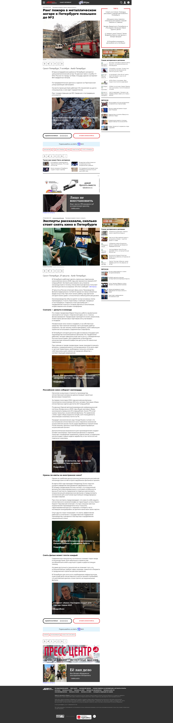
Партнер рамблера (70, 716)
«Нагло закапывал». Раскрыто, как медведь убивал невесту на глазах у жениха (119, 94)
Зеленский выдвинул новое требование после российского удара (117, 291)
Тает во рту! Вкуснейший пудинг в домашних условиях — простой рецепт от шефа (118, 239)
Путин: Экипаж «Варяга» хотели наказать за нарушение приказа (117, 284)
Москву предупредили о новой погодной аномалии (117, 272)
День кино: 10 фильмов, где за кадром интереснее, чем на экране (72, 462)
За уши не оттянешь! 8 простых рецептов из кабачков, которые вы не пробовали (119, 257)
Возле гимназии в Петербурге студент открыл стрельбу (59, 169)
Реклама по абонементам (94, 690)
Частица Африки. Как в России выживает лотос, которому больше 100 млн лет (119, 251)
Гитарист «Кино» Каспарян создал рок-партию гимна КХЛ (72, 604)
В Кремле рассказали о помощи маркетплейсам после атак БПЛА (117, 121)
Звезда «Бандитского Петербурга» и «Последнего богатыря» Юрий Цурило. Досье (116, 28)
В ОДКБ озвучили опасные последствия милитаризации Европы (119, 278)
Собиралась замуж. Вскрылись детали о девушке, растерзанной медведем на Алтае (118, 245)
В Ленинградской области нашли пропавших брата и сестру (75, 119)
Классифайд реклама (61, 692)
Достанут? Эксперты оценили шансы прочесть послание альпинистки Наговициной (119, 64)
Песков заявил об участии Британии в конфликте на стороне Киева (118, 103)
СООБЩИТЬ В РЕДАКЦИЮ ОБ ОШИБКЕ (103, 692)
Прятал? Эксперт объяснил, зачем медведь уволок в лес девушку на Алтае (118, 263)
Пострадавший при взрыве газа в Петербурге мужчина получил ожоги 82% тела (88, 170)
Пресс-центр (73, 688)
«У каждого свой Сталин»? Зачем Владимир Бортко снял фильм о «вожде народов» (116, 35)
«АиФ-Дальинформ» (58, 266)
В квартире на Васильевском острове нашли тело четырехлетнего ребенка (87, 164)
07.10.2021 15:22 (47, 7)
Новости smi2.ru (49, 213)
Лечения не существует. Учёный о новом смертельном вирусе (118, 232)
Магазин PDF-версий (85, 688)
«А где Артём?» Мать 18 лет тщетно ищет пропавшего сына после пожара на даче (119, 76)
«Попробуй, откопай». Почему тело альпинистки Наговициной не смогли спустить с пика (119, 70)
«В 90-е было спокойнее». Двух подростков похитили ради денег (118, 81)
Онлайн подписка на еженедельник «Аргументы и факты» (109, 688)
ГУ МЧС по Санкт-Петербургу (55, 59)
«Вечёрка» (93, 287)
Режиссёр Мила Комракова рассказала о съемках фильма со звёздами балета (73, 542)
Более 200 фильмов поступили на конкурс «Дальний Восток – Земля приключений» (74, 377)
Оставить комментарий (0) (86, 135)
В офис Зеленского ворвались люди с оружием (118, 127)
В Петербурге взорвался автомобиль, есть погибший (115, 42)
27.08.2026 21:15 (47, 218)
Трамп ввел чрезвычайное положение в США (115, 296)
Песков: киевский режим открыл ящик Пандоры (117, 109)
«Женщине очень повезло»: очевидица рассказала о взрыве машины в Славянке (116, 20)
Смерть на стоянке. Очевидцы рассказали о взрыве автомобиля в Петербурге (115, 13)
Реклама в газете (67, 690)
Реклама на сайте (79, 690)
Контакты (57, 690)
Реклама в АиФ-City (109, 690)
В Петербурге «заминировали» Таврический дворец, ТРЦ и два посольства (59, 164)
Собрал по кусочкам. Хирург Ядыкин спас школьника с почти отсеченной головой (119, 88)
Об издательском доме (61, 688)
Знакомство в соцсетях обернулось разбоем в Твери (118, 115)
